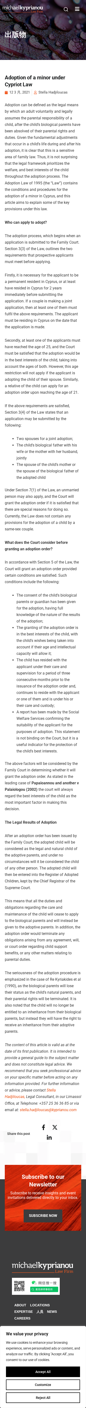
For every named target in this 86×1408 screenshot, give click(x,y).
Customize (43, 1385)
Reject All (43, 1398)
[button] (66, 9)
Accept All (43, 1372)
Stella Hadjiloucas (53, 92)
